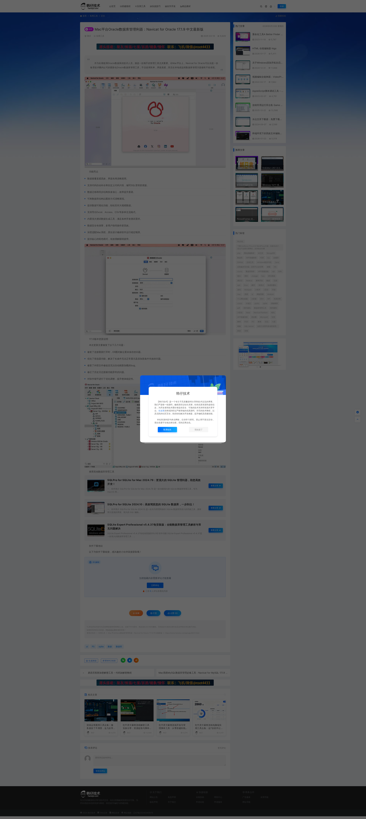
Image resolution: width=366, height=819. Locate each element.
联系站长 (167, 429)
